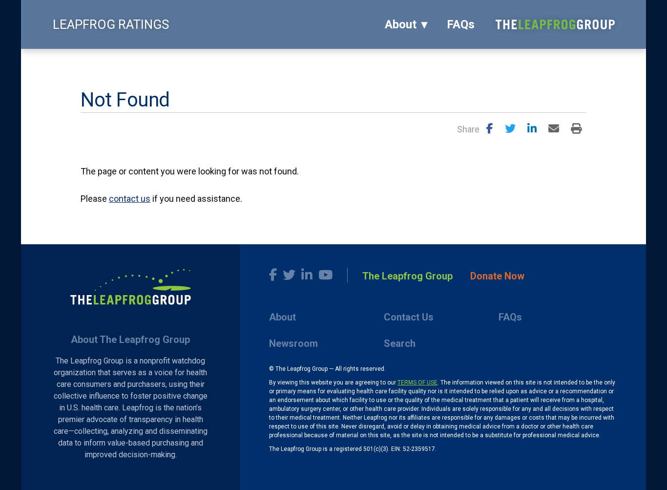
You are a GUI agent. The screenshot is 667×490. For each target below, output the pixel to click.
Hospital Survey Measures (256, 61)
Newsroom (293, 343)
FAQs (461, 24)
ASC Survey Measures (349, 61)
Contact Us (409, 317)
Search (400, 343)
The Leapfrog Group (407, 276)
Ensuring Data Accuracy (161, 61)
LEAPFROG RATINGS (111, 24)
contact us (129, 198)
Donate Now (497, 276)
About (401, 24)
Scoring (95, 61)
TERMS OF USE (417, 382)
